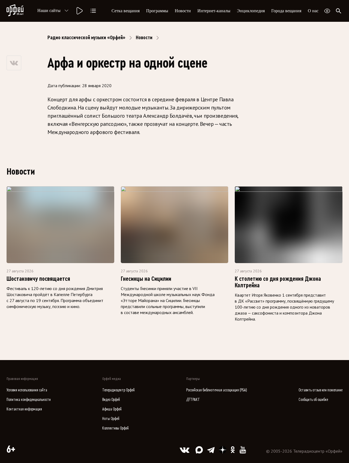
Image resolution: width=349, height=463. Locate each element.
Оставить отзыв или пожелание (320, 390)
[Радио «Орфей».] (79, 11)
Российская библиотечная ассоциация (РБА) (216, 390)
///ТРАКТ (193, 400)
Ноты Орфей (110, 419)
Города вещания (286, 10)
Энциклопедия (251, 10)
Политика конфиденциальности (29, 400)
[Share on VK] (14, 63)
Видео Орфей (111, 400)
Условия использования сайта (27, 390)
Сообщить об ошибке (313, 400)
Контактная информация (24, 409)
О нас (313, 10)
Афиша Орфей (112, 409)
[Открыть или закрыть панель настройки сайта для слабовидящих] (327, 10)
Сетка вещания (126, 10)
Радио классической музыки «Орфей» (86, 37)
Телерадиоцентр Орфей (118, 390)
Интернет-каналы (213, 10)
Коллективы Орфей (115, 428)
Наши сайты (49, 10)
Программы (157, 10)
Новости (183, 10)
